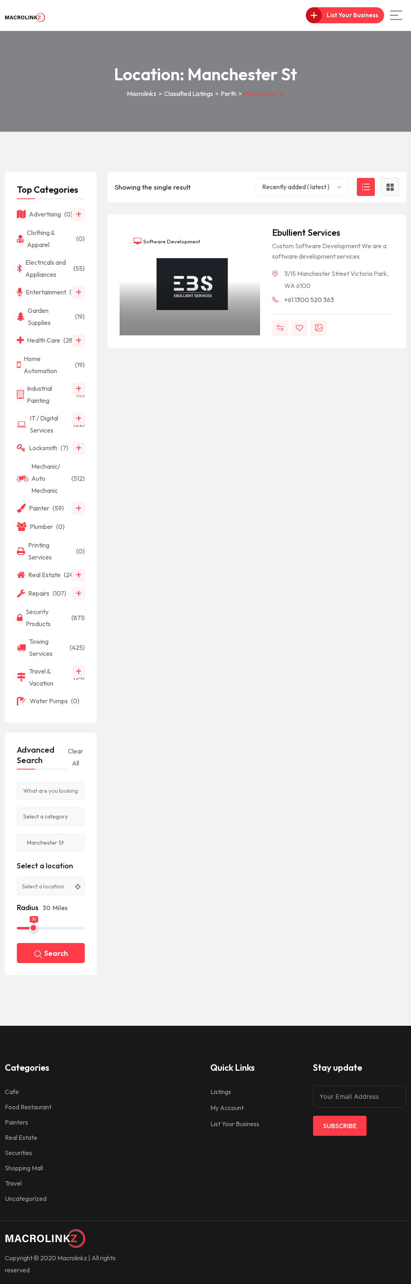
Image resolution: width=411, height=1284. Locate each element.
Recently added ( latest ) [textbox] (296, 187)
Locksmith (48, 448)
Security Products (55, 618)
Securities (18, 1153)
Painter (46, 508)
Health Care (52, 340)
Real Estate (51, 575)
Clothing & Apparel (56, 239)
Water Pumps (54, 701)
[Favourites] (299, 328)
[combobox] (302, 187)
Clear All (75, 757)
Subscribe (339, 1126)
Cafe (12, 1092)
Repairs (47, 593)
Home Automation (54, 365)
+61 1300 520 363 (309, 300)
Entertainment (54, 292)
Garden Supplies (56, 316)
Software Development (171, 241)
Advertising (51, 214)
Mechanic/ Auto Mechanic (58, 478)
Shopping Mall (24, 1168)
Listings (220, 1092)
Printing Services (56, 551)
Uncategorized (26, 1198)
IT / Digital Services (57, 424)
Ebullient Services (306, 232)
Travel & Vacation (57, 677)
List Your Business (234, 1124)
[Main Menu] (396, 15)
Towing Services (57, 647)
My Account (227, 1108)
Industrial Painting (56, 394)
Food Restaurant (28, 1107)
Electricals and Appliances (55, 268)
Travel (13, 1183)
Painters (16, 1122)
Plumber (47, 527)
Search (56, 953)
